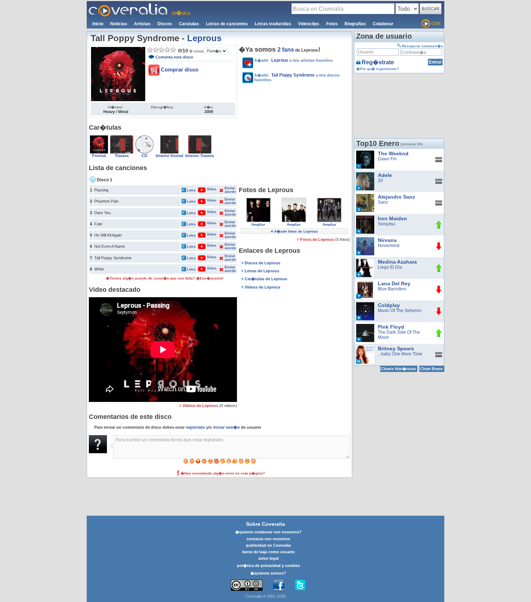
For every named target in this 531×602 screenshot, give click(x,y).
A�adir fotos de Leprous (296, 231)
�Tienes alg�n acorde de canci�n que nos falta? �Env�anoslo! (164, 278)
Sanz (383, 202)
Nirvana (387, 240)
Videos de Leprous (200, 405)
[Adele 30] (365, 174)
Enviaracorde (230, 190)
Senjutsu (386, 223)
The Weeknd (393, 153)
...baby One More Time (400, 353)
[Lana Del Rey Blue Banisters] (365, 283)
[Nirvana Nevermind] (365, 239)
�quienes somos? (268, 573)
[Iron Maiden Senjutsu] (365, 218)
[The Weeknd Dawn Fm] (365, 153)
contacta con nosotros (268, 539)
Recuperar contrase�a (422, 46)
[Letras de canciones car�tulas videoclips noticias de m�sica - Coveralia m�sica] (128, 5)
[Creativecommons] (247, 585)
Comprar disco (179, 69)
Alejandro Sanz (396, 197)
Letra (191, 190)
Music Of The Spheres (399, 310)
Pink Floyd (391, 327)
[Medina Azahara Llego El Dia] (365, 261)
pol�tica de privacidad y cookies (268, 565)
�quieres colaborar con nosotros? (268, 532)
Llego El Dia (390, 267)
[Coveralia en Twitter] (300, 585)
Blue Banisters (392, 288)
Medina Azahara (397, 262)
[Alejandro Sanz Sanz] (365, 196)
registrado (195, 427)
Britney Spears (396, 348)
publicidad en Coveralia (268, 545)
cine (436, 23)
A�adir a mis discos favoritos (297, 77)
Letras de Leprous (262, 271)
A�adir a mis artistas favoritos (293, 60)
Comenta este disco (174, 57)
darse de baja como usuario (268, 552)
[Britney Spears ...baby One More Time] (365, 348)
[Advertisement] (294, 136)
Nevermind (389, 245)
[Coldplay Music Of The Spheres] (365, 304)
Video (208, 189)
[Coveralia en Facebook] (278, 585)
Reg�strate (378, 62)
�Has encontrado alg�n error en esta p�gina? (223, 473)
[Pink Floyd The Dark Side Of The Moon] (365, 326)
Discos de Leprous (262, 263)
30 (380, 180)
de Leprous (297, 50)
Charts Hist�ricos (398, 369)
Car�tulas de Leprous (266, 279)
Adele (385, 175)
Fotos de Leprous (317, 239)
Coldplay (389, 305)
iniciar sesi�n (226, 427)
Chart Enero (431, 369)
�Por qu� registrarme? (377, 69)
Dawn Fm (387, 158)
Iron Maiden (392, 218)
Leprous (204, 38)
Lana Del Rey (394, 283)
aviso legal (268, 558)
